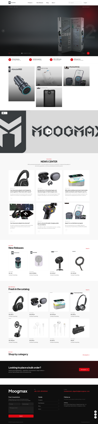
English (85, 2)
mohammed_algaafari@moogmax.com (77, 391)
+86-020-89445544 (41, 391)
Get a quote (83, 369)
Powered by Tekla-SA (85, 422)
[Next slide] (94, 30)
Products (30, 2)
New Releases (40, 2)
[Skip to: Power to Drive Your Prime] (88, 53)
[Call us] (95, 414)
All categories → (86, 354)
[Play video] (49, 131)
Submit (21, 416)
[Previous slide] (3, 30)
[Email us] (95, 412)
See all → (88, 248)
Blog (47, 2)
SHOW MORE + (13, 40)
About (53, 2)
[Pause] (24, 40)
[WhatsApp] (95, 417)
